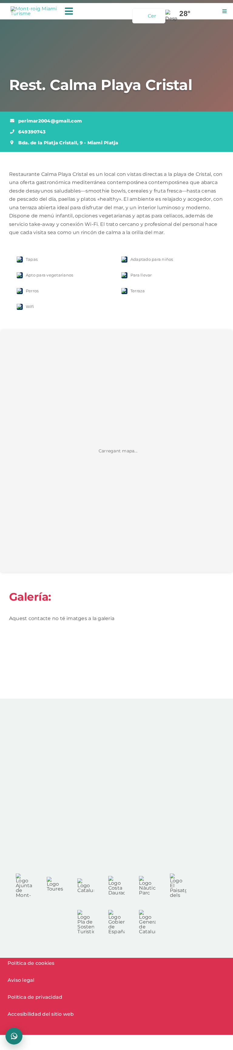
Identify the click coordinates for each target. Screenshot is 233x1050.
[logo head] (34, 9)
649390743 (32, 132)
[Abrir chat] (13, 1036)
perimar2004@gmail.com (50, 121)
